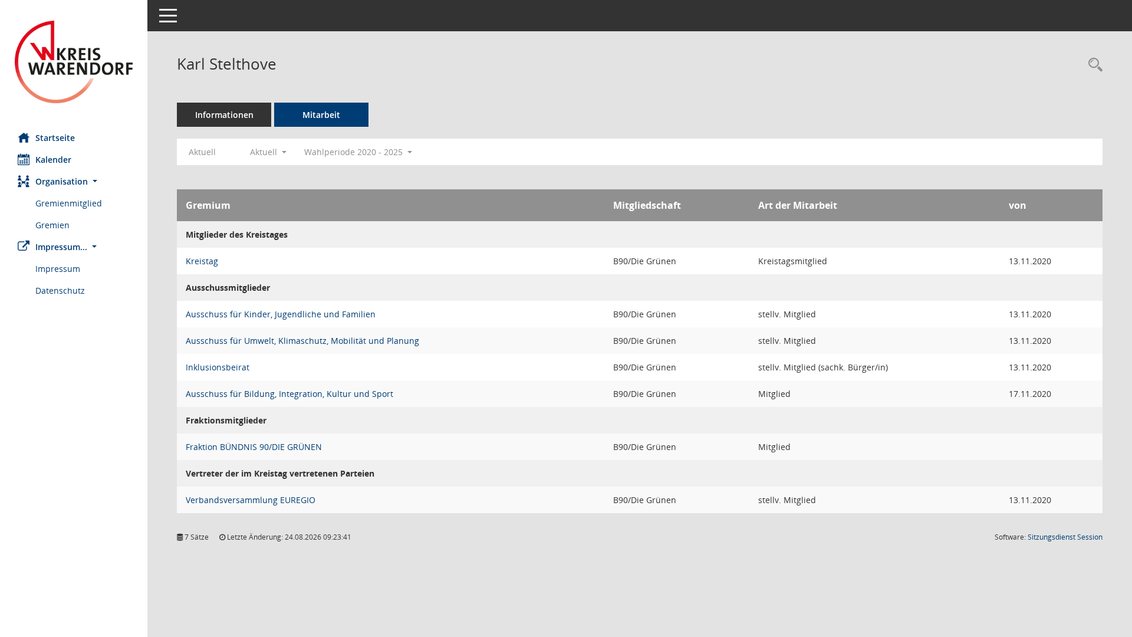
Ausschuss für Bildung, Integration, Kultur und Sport (289, 393)
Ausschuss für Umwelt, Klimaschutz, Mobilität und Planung (302, 340)
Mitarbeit (321, 114)
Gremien (52, 225)
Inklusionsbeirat (217, 367)
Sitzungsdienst (1065, 537)
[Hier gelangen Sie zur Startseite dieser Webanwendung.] (73, 62)
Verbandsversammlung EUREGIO (250, 499)
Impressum (57, 268)
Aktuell (202, 151)
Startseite (55, 137)
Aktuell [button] (264, 151)
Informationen (224, 114)
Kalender (53, 159)
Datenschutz (60, 290)
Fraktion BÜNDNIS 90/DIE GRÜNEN (254, 446)
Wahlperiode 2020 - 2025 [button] (354, 151)
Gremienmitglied (68, 203)
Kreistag (202, 261)
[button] (73, 181)
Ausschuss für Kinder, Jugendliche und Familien (281, 314)
